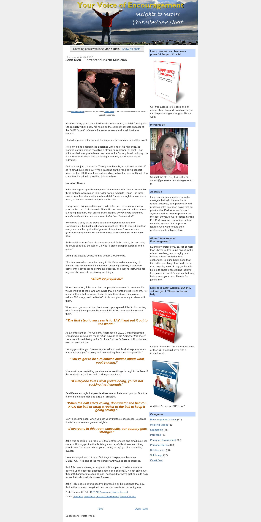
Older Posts (141, 508)
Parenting (155, 434)
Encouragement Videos (163, 419)
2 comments (105, 492)
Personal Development (107, 496)
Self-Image (156, 455)
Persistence (89, 496)
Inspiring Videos (159, 424)
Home (100, 508)
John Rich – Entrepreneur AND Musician (96, 60)
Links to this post (120, 492)
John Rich (109, 111)
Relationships (157, 450)
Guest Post (156, 460)
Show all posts (131, 48)
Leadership (156, 429)
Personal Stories (128, 496)
